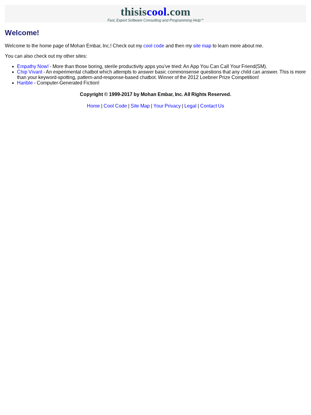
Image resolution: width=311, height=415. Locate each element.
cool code (153, 45)
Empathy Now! (33, 66)
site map (202, 45)
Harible (25, 82)
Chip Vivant (29, 71)
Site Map (140, 105)
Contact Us (212, 105)
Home (93, 105)
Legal (190, 105)
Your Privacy (167, 105)
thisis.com (155, 11)
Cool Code (115, 105)
